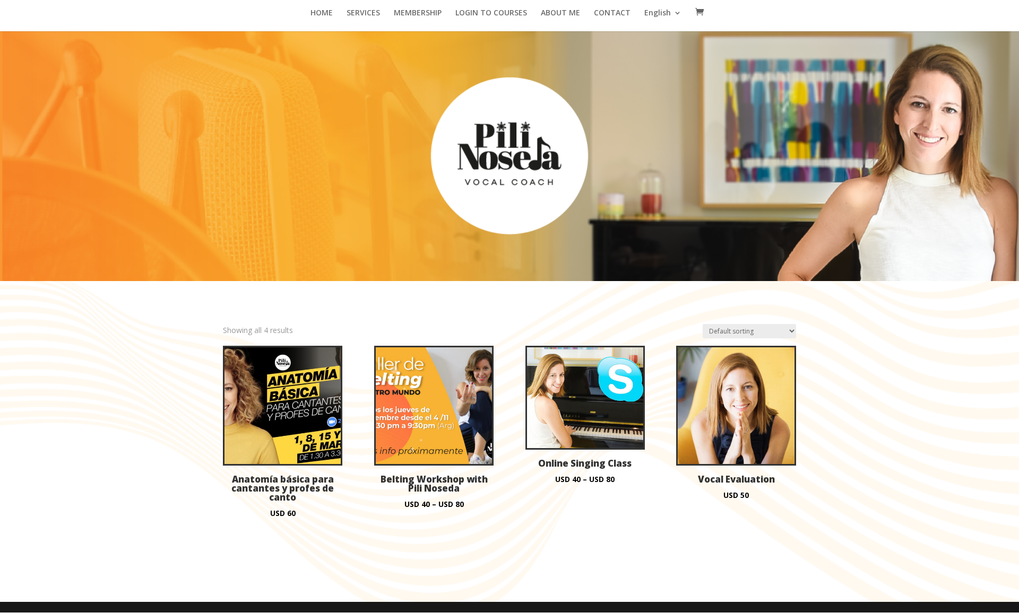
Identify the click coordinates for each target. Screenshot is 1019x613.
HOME (321, 13)
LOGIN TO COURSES (491, 13)
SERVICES (363, 13)
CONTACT (612, 13)
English (657, 13)
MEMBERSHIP (418, 13)
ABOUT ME (560, 13)
